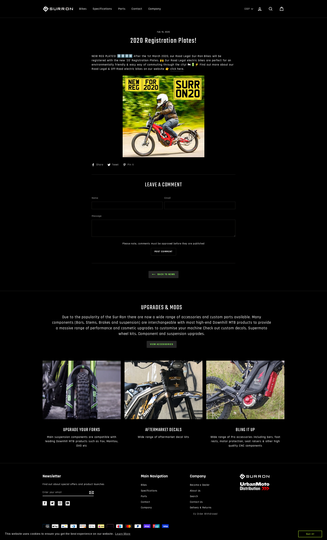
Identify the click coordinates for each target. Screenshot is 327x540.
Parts (122, 9)
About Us (195, 490)
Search (194, 496)
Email (167, 198)
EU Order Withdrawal (205, 513)
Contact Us (196, 502)
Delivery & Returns (201, 507)
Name (95, 198)
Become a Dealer (200, 485)
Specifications (102, 9)
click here (176, 69)
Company (154, 9)
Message (97, 216)
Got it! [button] (310, 534)
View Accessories (161, 344)
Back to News (166, 274)
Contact (136, 9)
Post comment (163, 251)
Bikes (83, 9)
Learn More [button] (122, 533)
